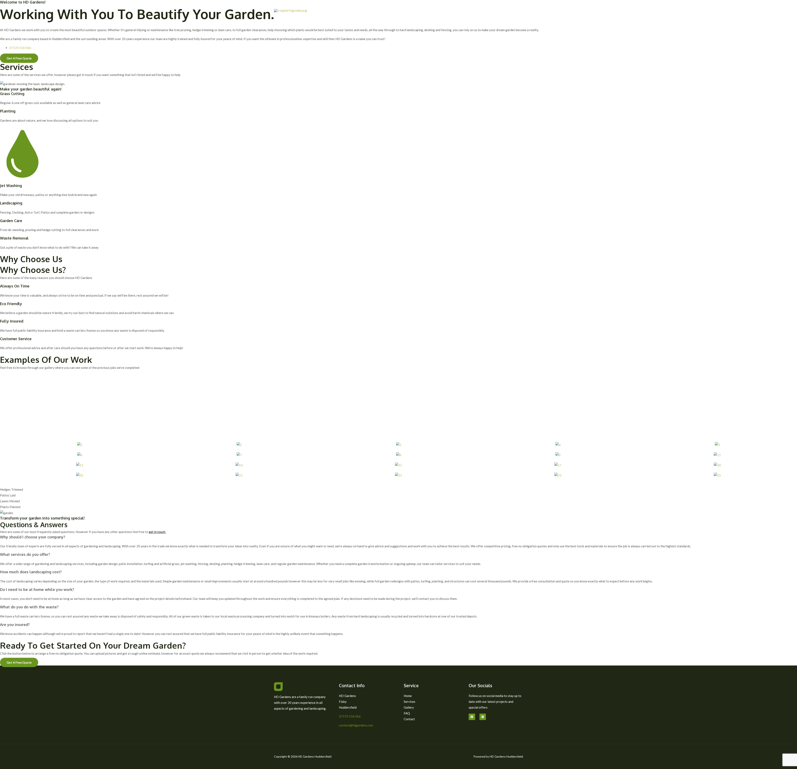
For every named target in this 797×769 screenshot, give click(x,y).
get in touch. (157, 532)
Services (432, 10)
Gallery (449, 10)
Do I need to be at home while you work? (37, 589)
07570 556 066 (350, 716)
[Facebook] (472, 717)
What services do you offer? (25, 554)
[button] (507, 10)
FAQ (463, 10)
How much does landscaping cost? (31, 572)
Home (416, 10)
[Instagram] (482, 717)
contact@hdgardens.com (356, 725)
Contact (478, 10)
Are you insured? (15, 624)
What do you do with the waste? (29, 607)
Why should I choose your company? (32, 537)
